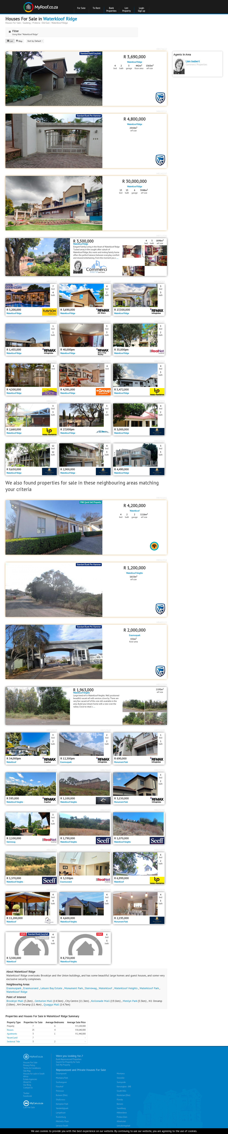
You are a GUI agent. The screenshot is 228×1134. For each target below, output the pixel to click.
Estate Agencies (30, 1079)
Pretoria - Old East (41, 22)
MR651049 (52, 810)
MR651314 (159, 361)
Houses (10, 1030)
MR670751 (159, 770)
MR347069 (159, 441)
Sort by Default (34, 40)
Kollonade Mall (100, 1001)
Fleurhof (59, 1086)
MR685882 (106, 321)
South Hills (121, 1091)
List (11, 41)
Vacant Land (12, 1037)
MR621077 (159, 850)
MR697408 (52, 321)
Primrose (60, 1091)
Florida (120, 1099)
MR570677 (52, 889)
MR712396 (161, 235)
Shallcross (60, 1099)
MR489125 (161, 622)
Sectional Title (13, 1041)
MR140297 (161, 173)
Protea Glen (122, 1117)
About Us (27, 1082)
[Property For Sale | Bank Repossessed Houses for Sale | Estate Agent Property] (41, 6)
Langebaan (61, 1112)
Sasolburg (121, 1108)
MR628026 (52, 850)
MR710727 (52, 770)
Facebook (27, 1096)
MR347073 (52, 441)
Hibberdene (122, 1112)
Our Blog (27, 1085)
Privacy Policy (29, 1065)
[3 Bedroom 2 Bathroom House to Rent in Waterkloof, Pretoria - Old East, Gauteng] (31, 744)
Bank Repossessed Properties (68, 1059)
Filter (15, 31)
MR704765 (159, 281)
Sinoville (120, 1078)
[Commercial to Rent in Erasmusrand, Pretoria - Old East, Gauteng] (85, 864)
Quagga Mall (51, 1004)
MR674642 (106, 770)
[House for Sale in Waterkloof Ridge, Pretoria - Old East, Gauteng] (53, 140)
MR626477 (52, 401)
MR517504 (161, 684)
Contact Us (28, 1087)
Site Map (27, 1071)
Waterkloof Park (149, 988)
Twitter (26, 1093)
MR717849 (106, 730)
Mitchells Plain (62, 1121)
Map (20, 41)
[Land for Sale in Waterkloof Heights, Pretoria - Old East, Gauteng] (37, 705)
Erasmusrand (66, 881)
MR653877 (106, 361)
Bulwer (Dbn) (61, 1095)
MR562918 (161, 560)
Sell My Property (63, 1065)
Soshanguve (61, 1082)
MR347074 (159, 401)
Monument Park (121, 762)
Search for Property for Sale (68, 1062)
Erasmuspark (134, 635)
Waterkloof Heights (134, 573)
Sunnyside (121, 1082)
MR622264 (106, 850)
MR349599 (106, 401)
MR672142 (159, 321)
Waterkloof (134, 511)
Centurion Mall (43, 1001)
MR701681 (161, 497)
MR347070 (159, 889)
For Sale (81, 8)
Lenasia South (62, 1125)
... (117, 258)
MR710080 (106, 281)
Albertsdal (121, 1121)
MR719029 (52, 730)
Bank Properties (111, 9)
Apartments (12, 1033)
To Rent (96, 8)
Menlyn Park (130, 1001)
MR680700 (52, 929)
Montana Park (62, 1078)
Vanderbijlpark (62, 1108)
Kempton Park (62, 1104)
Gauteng (27, 22)
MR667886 (52, 361)
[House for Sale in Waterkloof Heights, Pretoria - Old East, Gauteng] (53, 589)
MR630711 (161, 111)
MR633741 (159, 810)
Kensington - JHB (124, 1086)
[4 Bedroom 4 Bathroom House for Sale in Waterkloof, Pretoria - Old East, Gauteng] (31, 903)
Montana (121, 1073)
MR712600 (159, 730)
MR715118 (52, 281)
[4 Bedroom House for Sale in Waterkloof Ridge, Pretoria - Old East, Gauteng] (31, 375)
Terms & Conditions (32, 1068)
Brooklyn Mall (14, 1001)
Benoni (120, 1104)
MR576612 (161, 49)
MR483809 (106, 929)
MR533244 (106, 889)
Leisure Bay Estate (51, 988)
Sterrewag (11, 842)
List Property (126, 9)
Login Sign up (141, 9)
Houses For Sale (13, 22)
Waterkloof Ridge (60, 19)
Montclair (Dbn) (123, 1095)
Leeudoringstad (123, 1125)
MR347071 (106, 441)
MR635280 (106, 810)
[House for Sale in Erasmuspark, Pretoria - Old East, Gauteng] (53, 651)
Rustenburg (61, 1117)
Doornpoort (61, 1073)
